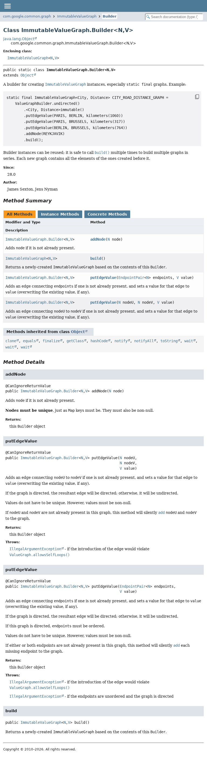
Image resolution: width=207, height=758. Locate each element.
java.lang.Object (18, 39)
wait (188, 341)
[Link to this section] (55, 200)
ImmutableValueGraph (76, 16)
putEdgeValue (103, 277)
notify (121, 341)
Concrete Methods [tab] (107, 214)
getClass (75, 341)
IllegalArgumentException (35, 549)
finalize (51, 341)
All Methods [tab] (19, 214)
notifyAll (144, 341)
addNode (97, 239)
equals (29, 341)
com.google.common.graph (27, 16)
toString (169, 341)
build (95, 258)
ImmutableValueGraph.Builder (34, 239)
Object (26, 75)
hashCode (99, 341)
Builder (109, 16)
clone (10, 341)
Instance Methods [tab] (60, 214)
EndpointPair (131, 277)
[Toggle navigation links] (7, 6)
